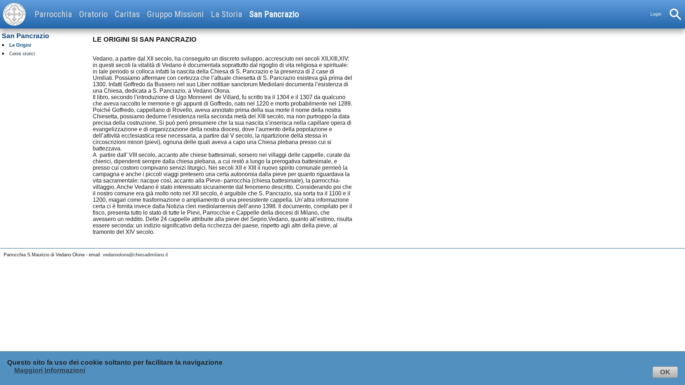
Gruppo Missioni (175, 14)
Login (655, 14)
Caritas (127, 14)
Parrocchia (53, 14)
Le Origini (20, 45)
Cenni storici (22, 53)
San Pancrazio (274, 14)
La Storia (226, 14)
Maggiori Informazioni (49, 370)
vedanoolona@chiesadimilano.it (135, 254)
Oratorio (93, 14)
